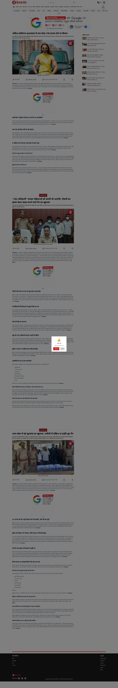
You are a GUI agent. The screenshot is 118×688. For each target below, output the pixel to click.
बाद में (62, 349)
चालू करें (56, 349)
